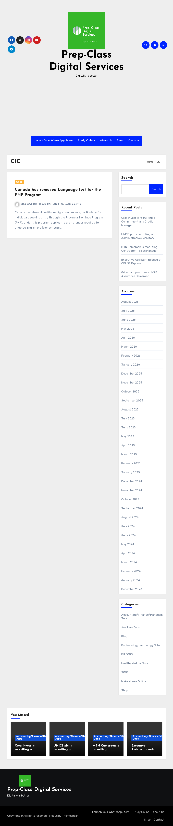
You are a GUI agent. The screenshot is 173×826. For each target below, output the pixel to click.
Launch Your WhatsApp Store (53, 140)
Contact (133, 140)
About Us (106, 140)
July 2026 (128, 310)
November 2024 (131, 490)
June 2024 (128, 535)
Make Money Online (133, 681)
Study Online (86, 140)
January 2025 (130, 472)
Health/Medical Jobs (134, 663)
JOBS (125, 672)
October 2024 (130, 499)
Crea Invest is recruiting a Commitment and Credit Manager (138, 221)
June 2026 (128, 319)
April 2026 (128, 337)
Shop (120, 140)
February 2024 (131, 571)
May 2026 (127, 328)
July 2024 (128, 526)
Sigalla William (29, 204)
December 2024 (131, 481)
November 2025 (131, 382)
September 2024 (132, 508)
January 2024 (130, 580)
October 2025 (130, 391)
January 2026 (130, 364)
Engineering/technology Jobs (140, 645)
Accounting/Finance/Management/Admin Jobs (42, 737)
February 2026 (131, 355)
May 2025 (127, 436)
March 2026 (129, 346)
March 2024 (129, 562)
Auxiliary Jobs (130, 627)
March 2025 (129, 454)
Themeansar (70, 815)
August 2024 (130, 517)
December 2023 (131, 589)
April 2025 (128, 445)
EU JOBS (127, 654)
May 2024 (127, 544)
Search (127, 177)
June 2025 (128, 427)
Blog (124, 636)
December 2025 (131, 373)
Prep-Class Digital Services (39, 789)
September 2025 (132, 400)
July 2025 (127, 418)
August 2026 (130, 301)
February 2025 (130, 463)
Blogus (53, 815)
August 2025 (129, 409)
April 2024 (128, 553)
